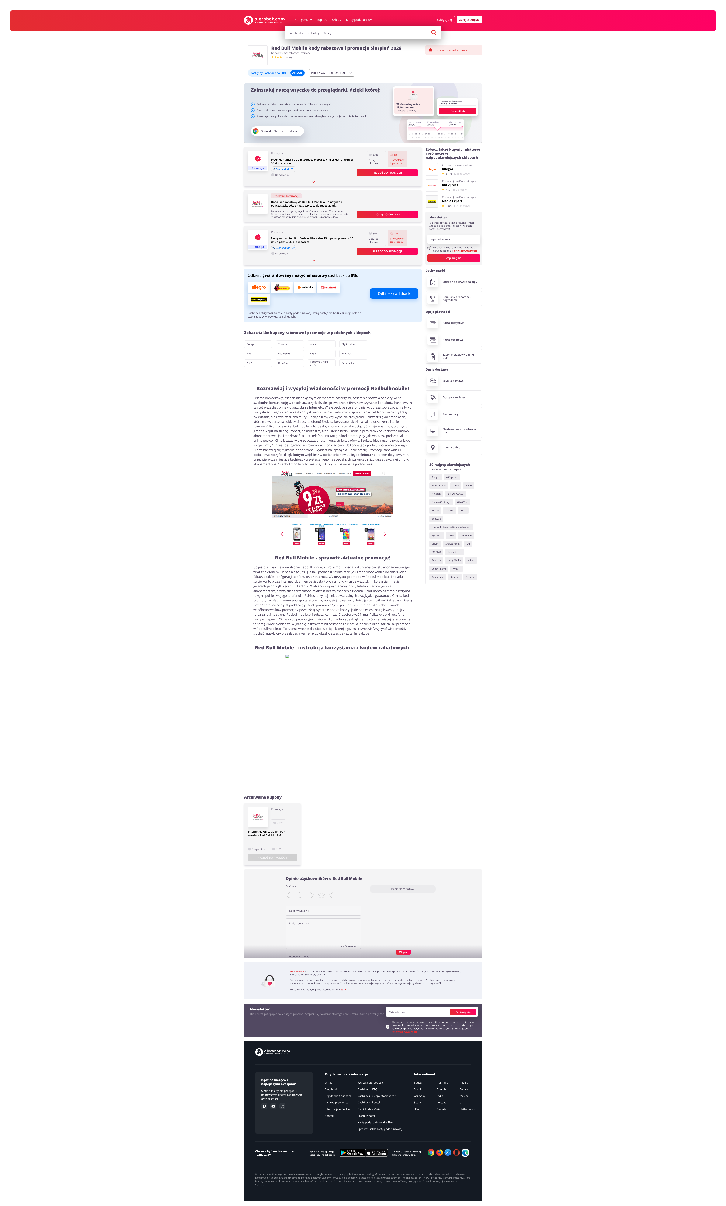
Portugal (442, 1102)
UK (461, 1102)
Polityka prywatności (338, 1102)
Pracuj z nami (366, 1115)
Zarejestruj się (469, 20)
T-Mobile (283, 344)
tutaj (343, 989)
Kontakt (329, 1115)
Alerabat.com (297, 971)
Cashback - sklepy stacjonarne (377, 1096)
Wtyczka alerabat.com (371, 1082)
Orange (250, 344)
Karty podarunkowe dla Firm (376, 1122)
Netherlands (467, 1109)
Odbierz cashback (394, 293)
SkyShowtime (349, 344)
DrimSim (283, 363)
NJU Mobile (284, 353)
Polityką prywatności (464, 250)
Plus (249, 353)
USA (416, 1109)
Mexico (464, 1096)
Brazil (417, 1089)
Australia (442, 1082)
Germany (419, 1096)
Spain (417, 1102)
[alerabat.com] (264, 20)
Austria (464, 1082)
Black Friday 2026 (369, 1109)
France (464, 1089)
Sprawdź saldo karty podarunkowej (380, 1129)
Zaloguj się (444, 20)
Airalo (313, 353)
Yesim (313, 344)
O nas (328, 1082)
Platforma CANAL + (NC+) (320, 363)
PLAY (249, 363)
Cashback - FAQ (367, 1089)
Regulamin (331, 1089)
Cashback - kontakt (370, 1102)
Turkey (418, 1082)
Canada (441, 1109)
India (440, 1096)
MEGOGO (347, 353)
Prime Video (348, 363)
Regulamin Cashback (338, 1096)
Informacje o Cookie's (338, 1109)
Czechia (442, 1089)
